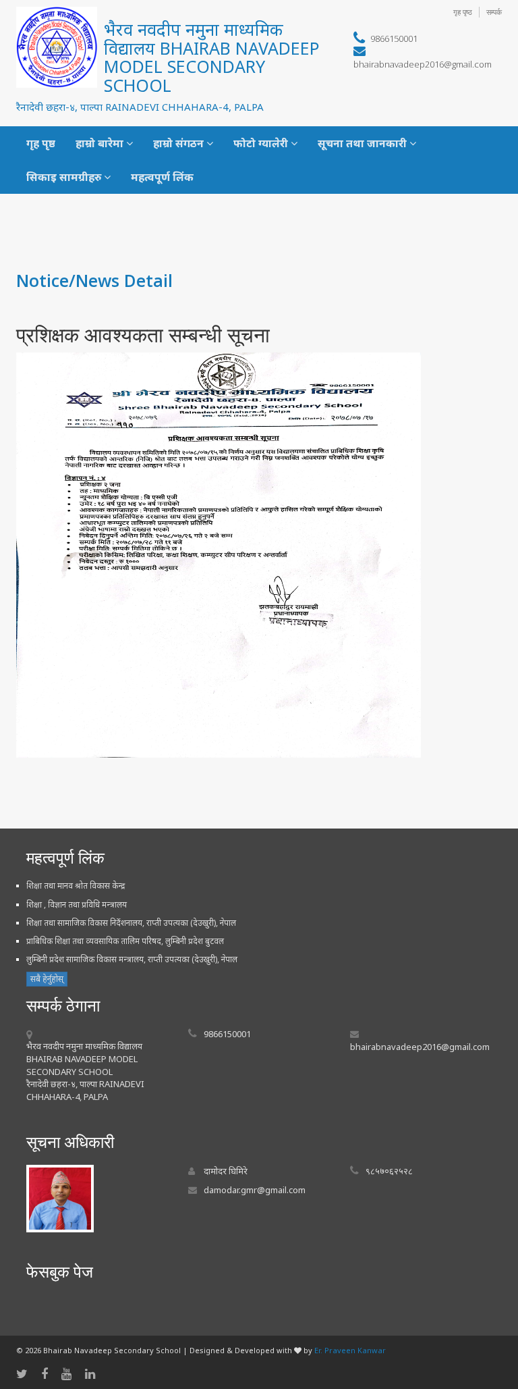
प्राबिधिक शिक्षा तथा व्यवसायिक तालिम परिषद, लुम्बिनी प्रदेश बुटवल (125, 941)
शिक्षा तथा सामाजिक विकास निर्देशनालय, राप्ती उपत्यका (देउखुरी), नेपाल (131, 922)
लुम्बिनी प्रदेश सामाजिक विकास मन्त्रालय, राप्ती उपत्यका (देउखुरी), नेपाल (131, 959)
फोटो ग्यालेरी (262, 143)
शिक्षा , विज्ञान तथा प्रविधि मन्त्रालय (76, 904)
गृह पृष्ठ (462, 12)
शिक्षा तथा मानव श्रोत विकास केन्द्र (75, 885)
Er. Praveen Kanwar (350, 1350)
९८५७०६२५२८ (389, 1171)
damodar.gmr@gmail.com (255, 1190)
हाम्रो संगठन (179, 143)
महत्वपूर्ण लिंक (162, 176)
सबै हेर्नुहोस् (46, 979)
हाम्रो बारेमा (101, 143)
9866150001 (394, 38)
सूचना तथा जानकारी (363, 143)
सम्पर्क (494, 12)
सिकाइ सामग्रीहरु (65, 176)
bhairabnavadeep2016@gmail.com (422, 64)
